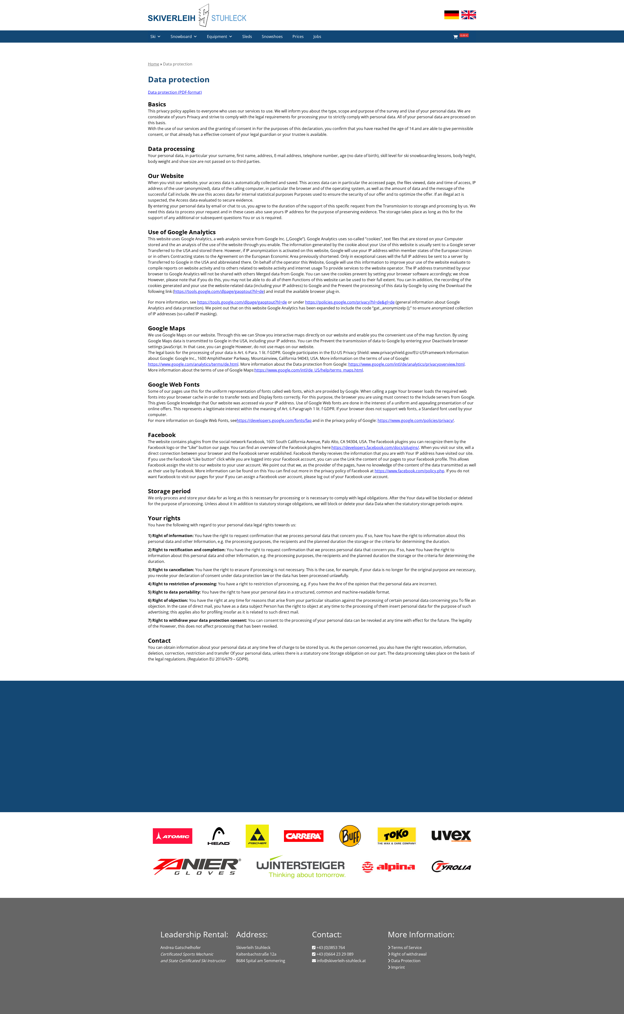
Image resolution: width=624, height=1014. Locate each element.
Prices (298, 36)
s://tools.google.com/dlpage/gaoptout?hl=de (223, 291)
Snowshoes (272, 36)
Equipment (217, 36)
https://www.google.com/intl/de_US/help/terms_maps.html (308, 370)
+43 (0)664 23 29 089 (334, 954)
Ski (153, 36)
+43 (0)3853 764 (330, 947)
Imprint (397, 967)
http (178, 291)
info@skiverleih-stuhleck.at (341, 960)
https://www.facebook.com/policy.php (409, 471)
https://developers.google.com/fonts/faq (274, 420)
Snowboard (181, 36)
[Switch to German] (451, 14)
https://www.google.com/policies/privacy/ (416, 420)
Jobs (317, 36)
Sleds (247, 36)
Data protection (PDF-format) (175, 92)
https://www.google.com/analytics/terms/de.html (193, 364)
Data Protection (405, 960)
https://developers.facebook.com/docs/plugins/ (375, 447)
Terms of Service (406, 947)
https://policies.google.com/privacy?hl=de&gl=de (350, 302)
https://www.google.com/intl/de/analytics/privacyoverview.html (406, 364)
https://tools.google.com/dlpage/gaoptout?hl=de (242, 302)
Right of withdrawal (408, 954)
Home (153, 64)
